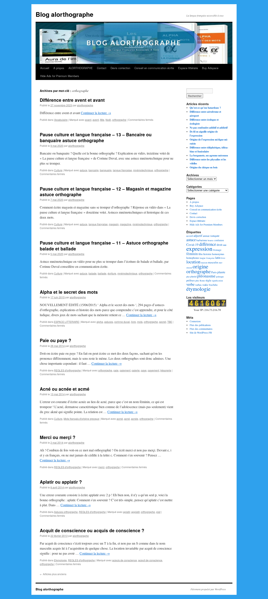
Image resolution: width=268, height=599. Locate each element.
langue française (122, 170)
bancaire (94, 170)
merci (101, 467)
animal (206, 235)
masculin (213, 262)
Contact (101, 68)
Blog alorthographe (64, 14)
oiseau (189, 267)
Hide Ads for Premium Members (59, 76)
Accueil (44, 68)
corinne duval (122, 321)
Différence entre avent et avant (72, 100)
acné (127, 418)
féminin (192, 253)
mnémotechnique (143, 170)
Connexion (195, 321)
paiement (125, 370)
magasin (114, 224)
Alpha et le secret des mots (69, 292)
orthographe (119, 119)
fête (102, 119)
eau (224, 244)
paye (144, 370)
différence (207, 244)
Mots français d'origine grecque (81, 418)
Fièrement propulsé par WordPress (208, 589)
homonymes (218, 254)
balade (93, 273)
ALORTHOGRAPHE (80, 68)
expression (199, 248)
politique (220, 276)
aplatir (126, 512)
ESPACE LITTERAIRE (66, 321)
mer (220, 262)
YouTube (213, 284)
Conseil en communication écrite (154, 68)
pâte (197, 280)
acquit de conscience (150, 560)
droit (219, 245)
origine (200, 266)
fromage (217, 249)
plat (158, 512)
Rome (202, 280)
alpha (100, 321)
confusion (219, 240)
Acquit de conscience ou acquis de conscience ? (92, 530)
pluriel (193, 276)
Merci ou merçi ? (57, 437)
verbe (190, 284)
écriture (112, 273)
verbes (198, 284)
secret (162, 321)
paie (116, 370)
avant (88, 119)
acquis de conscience (124, 560)
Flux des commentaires (201, 328)
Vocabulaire (61, 119)
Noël (108, 119)
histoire (207, 254)
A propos (58, 68)
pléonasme (206, 276)
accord (189, 235)
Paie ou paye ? (55, 340)
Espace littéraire (188, 68)
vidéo (205, 285)
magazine (125, 224)
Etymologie (60, 560)
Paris (214, 272)
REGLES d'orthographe (67, 370)
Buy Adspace (210, 68)
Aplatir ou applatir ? (61, 482)
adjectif (197, 236)
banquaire (106, 170)
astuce (83, 170)
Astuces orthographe (66, 512)
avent (96, 119)
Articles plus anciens (53, 574)
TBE (169, 321)
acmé (120, 418)
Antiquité (214, 235)
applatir (135, 512)
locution (193, 262)
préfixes (190, 280)
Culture (58, 170)
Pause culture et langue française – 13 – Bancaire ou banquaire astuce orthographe (96, 137)
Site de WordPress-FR (201, 332)
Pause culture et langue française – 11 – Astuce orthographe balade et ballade (104, 245)
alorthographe (85, 105)
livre (133, 321)
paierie (136, 370)
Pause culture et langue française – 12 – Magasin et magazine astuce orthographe (105, 191)
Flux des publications (200, 325)
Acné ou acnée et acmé (64, 389)
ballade (102, 273)
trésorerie (165, 370)
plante (221, 272)
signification (217, 280)
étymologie (198, 288)
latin (217, 258)
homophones (192, 257)
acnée (134, 418)
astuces (108, 321)
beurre (211, 240)
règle (208, 280)
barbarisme (201, 240)
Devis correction (120, 68)
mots (140, 321)
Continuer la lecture (96, 113)
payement (153, 370)
